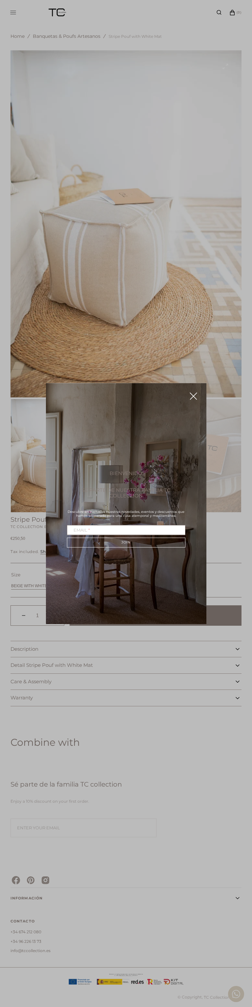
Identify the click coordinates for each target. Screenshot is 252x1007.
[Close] (193, 396)
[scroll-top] (237, 967)
